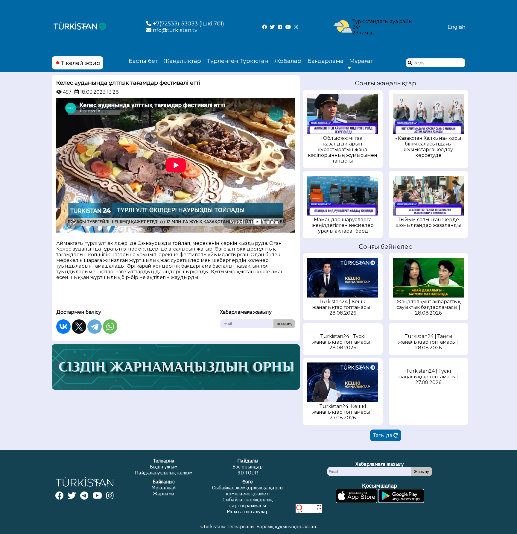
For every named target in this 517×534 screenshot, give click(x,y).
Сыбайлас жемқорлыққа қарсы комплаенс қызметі (247, 491)
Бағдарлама (325, 60)
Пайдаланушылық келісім (163, 473)
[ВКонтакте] (63, 326)
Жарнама (163, 494)
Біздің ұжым (163, 467)
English (456, 27)
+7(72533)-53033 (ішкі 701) (187, 23)
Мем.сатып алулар (248, 512)
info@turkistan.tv (174, 30)
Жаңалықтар (182, 60)
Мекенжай (163, 488)
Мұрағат (361, 61)
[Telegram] (94, 326)
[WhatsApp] (110, 326)
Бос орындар (247, 467)
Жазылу (284, 323)
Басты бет (143, 60)
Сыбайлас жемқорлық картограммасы (248, 503)
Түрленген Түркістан (237, 60)
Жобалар (287, 60)
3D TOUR (248, 473)
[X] (79, 326)
